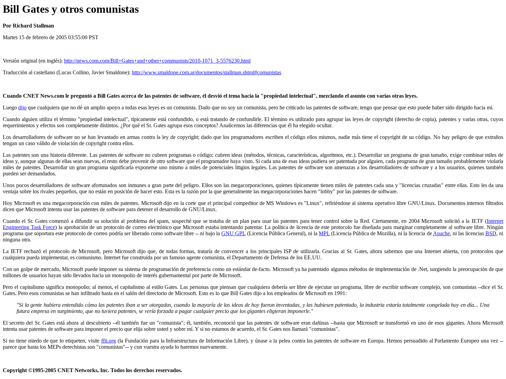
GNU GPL (233, 233)
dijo (22, 107)
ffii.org (108, 341)
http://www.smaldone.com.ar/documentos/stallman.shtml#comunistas (206, 72)
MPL (324, 233)
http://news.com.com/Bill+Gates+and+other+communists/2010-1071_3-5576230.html (157, 61)
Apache (441, 233)
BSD (490, 233)
